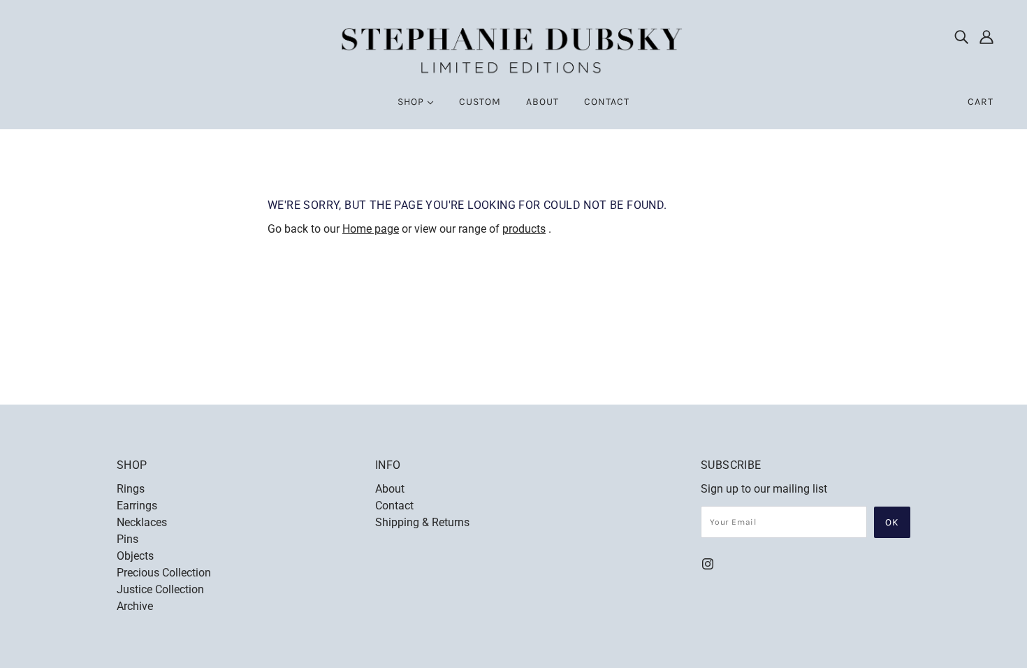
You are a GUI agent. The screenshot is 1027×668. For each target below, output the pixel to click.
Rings (131, 488)
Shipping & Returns (422, 522)
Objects (135, 555)
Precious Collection (164, 572)
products (524, 228)
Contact (394, 505)
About (390, 488)
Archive (135, 606)
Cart (980, 102)
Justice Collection (160, 589)
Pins (127, 539)
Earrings (137, 505)
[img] (961, 36)
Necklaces (142, 522)
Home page (370, 228)
